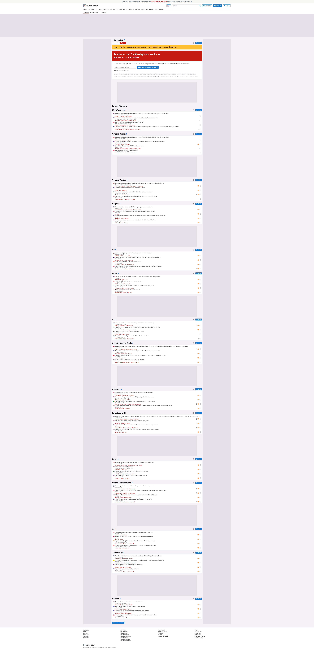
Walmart (117, 567)
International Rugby (124, 473)
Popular (123, 43)
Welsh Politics (122, 334)
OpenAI (121, 535)
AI (126, 9)
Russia (132, 288)
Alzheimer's (117, 613)
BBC (123, 432)
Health (122, 613)
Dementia (117, 604)
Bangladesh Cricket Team (121, 465)
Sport (142, 9)
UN (124, 358)
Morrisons (127, 408)
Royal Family (133, 330)
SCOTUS (117, 255)
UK (96, 9)
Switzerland (117, 353)
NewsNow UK (124, 631)
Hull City (117, 497)
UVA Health (117, 218)
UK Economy (118, 399)
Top (114, 43)
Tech (156, 9)
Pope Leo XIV (118, 548)
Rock (127, 617)
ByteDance (117, 264)
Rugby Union (133, 473)
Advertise (160, 633)
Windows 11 (118, 563)
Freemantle (117, 469)
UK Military (131, 395)
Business (131, 9)
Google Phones (125, 558)
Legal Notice (193, 74)
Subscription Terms (200, 636)
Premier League (132, 488)
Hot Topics (91, 9)
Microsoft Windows (126, 563)
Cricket (140, 465)
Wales (127, 334)
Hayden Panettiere (128, 419)
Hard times (117, 423)
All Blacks (117, 473)
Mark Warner (118, 140)
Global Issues (124, 353)
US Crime (117, 214)
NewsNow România (126, 636)
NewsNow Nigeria (125, 634)
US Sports (127, 478)
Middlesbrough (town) (120, 325)
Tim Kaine (86, 12)
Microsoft (133, 563)
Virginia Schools (124, 218)
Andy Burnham (118, 338)
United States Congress (128, 129)
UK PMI (128, 399)
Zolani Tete (117, 478)
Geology (130, 353)
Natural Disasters (135, 362)
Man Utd (125, 493)
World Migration (125, 194)
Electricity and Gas (119, 404)
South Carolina (118, 269)
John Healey (118, 395)
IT (118, 539)
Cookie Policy (198, 633)
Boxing (122, 478)
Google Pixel (118, 558)
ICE (115, 194)
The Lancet (122, 604)
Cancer (129, 609)
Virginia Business (131, 125)
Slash (124, 617)
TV (125, 432)
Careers (160, 634)
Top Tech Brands (130, 543)
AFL (126, 469)
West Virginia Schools (131, 186)
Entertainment (149, 9)
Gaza (105, 9)
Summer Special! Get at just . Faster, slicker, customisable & (156, 1)
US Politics (133, 153)
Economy (124, 399)
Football (137, 9)
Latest (118, 43)
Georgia (126, 222)
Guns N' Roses (118, 617)
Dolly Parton (123, 423)
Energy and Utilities (136, 404)
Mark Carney (118, 279)
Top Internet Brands (129, 264)
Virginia (116, 116)
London (124, 338)
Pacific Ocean (122, 349)
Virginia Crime (127, 199)
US (120, 190)
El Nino (116, 349)
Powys (116, 334)
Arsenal (126, 488)
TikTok (122, 264)
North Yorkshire (129, 325)
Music (128, 423)
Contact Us (86, 634)
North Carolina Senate (126, 153)
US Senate (117, 120)
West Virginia (140, 186)
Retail (116, 408)
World (100, 9)
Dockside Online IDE (163, 636)
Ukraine (110, 9)
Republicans (125, 269)
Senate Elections (132, 120)
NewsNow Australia (126, 640)
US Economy (137, 129)
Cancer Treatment (123, 609)
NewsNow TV (86, 637)
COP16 (116, 358)
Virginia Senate (94, 12)
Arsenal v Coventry (119, 488)
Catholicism (124, 548)
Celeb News (136, 419)
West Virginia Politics (120, 186)
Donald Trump (129, 255)
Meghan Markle (118, 427)
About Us (85, 633)
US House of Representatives (121, 148)
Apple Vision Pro (118, 543)
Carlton (122, 469)
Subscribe (86, 636)
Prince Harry (117, 330)
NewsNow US (124, 633)
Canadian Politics (119, 260)
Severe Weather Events (131, 349)
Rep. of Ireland (127, 404)
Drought (121, 358)
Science (161, 9)
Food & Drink (121, 408)
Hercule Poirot (118, 432)
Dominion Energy (128, 209)
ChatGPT (117, 535)
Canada (125, 260)
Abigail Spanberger (119, 209)
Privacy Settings (199, 637)
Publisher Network (162, 631)
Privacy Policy (185, 74)
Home (85, 9)
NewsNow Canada (125, 639)
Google (131, 558)
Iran (114, 9)
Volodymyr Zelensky (119, 288)
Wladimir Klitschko (119, 419)
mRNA (116, 609)
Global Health (129, 604)
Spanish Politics (130, 338)
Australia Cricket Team (133, 465)
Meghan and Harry (125, 330)
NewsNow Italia (124, 637)
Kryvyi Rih (127, 288)
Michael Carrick (118, 493)
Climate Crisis (121, 9)
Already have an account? (121, 70)
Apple (125, 535)
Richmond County (119, 222)
